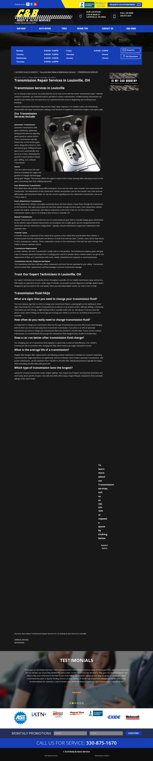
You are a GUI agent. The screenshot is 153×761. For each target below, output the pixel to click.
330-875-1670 (125, 16)
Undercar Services (21, 639)
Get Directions (131, 56)
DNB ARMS (131, 29)
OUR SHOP (21, 29)
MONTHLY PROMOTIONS (31, 733)
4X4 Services (19, 642)
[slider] (76, 681)
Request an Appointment (122, 5)
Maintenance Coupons (102, 756)
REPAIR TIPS (82, 29)
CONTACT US (107, 29)
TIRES (64, 29)
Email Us (130, 50)
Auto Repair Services (50, 756)
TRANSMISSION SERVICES (88, 72)
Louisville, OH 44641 (48, 77)
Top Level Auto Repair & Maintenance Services (58, 72)
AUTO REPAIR (45, 29)
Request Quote (104, 546)
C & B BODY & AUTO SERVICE (26, 72)
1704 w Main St (34, 77)
